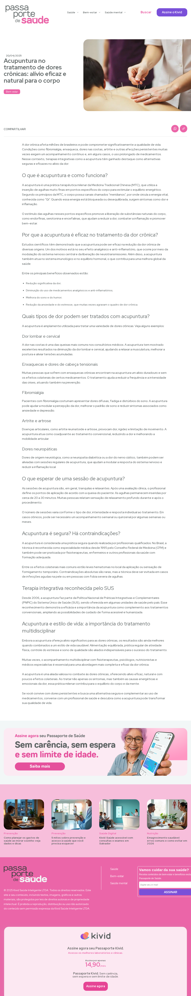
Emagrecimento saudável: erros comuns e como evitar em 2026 (167, 840)
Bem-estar (12, 91)
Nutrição (152, 833)
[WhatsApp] (175, 128)
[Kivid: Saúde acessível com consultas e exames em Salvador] (119, 814)
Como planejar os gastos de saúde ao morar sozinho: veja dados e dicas (22, 840)
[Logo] (27, 14)
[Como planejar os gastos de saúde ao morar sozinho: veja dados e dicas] (24, 814)
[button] (146, 12)
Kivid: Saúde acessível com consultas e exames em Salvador (116, 840)
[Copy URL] (183, 128)
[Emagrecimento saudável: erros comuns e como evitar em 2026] (167, 814)
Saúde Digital (107, 833)
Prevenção (11, 833)
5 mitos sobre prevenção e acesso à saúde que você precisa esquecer (68, 840)
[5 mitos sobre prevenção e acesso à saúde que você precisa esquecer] (71, 814)
